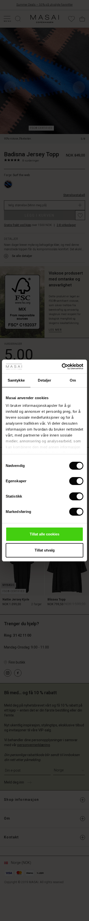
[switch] (76, 481)
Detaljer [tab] (44, 380)
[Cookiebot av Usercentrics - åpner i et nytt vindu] (62, 366)
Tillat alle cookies (44, 534)
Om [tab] (73, 380)
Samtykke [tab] (16, 380)
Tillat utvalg (45, 550)
